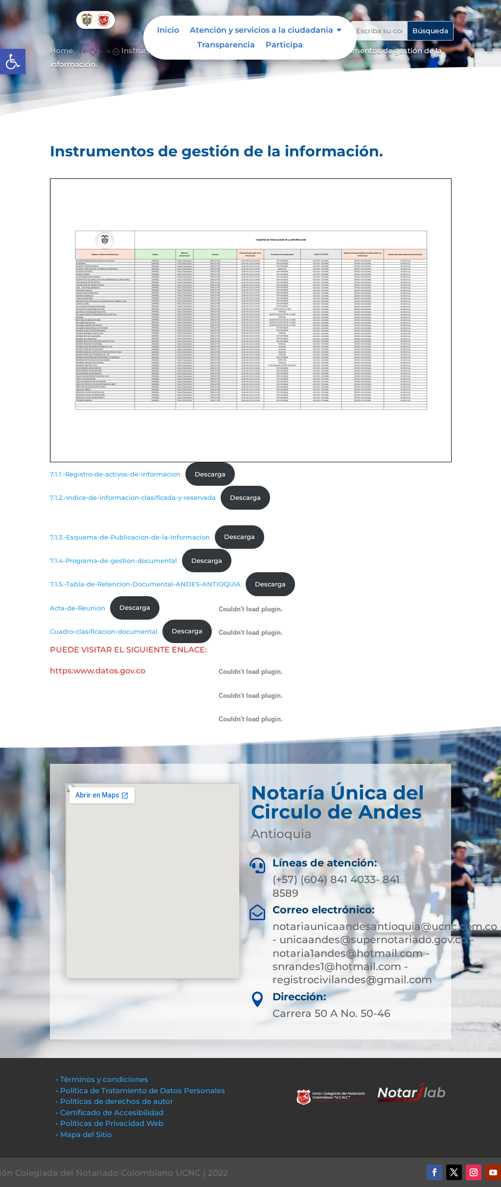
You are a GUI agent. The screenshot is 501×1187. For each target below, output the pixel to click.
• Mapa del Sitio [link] (85, 1134)
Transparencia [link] (226, 45)
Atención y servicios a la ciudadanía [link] (261, 31)
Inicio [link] (168, 31)
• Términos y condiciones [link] (102, 1079)
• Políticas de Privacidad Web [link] (109, 1123)
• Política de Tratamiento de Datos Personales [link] (140, 1090)
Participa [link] (284, 45)
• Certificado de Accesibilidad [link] (109, 1112)
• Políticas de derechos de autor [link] (114, 1101)
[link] (12, 61)
